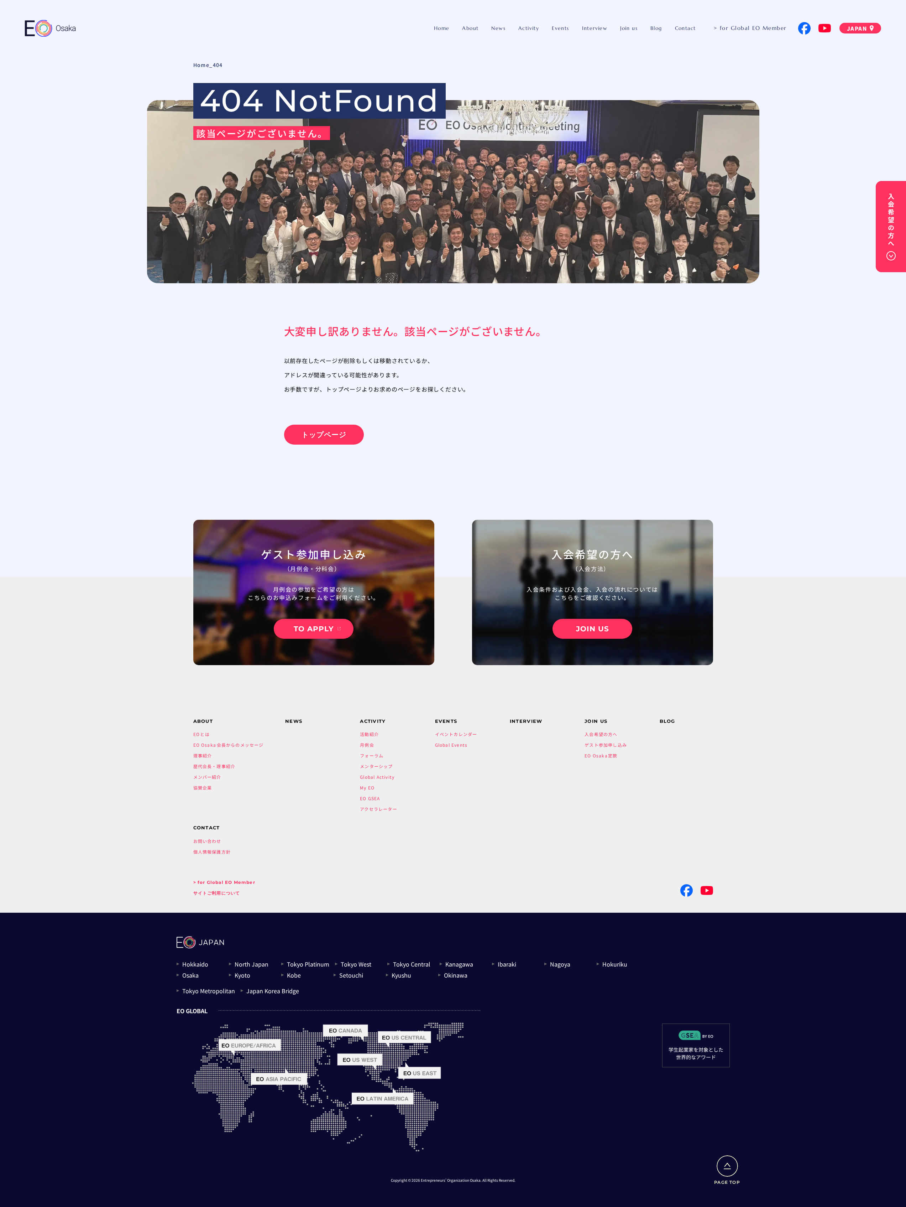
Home (442, 28)
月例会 (367, 745)
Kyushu (401, 975)
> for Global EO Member (750, 28)
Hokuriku (614, 964)
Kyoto (242, 975)
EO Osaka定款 (601, 755)
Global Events (451, 745)
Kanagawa (459, 964)
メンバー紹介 (207, 777)
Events (560, 28)
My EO (367, 787)
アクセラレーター (378, 809)
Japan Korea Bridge (272, 990)
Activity (528, 28)
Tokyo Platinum (308, 964)
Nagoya (560, 964)
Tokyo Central (411, 964)
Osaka (190, 975)
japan (857, 28)
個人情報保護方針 (212, 852)
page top (727, 1182)
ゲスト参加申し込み (606, 745)
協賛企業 (202, 787)
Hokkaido (195, 964)
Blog (656, 28)
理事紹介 (202, 755)
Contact (685, 28)
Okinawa (455, 975)
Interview (595, 28)
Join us (629, 28)
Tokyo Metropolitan (208, 990)
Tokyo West (356, 964)
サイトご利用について (216, 893)
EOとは (201, 734)
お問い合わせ (207, 841)
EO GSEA (370, 798)
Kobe (294, 975)
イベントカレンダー (456, 734)
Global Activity (377, 777)
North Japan (251, 964)
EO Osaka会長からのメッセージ (228, 745)
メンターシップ (376, 766)
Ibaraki (507, 964)
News (498, 28)
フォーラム (371, 755)
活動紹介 (369, 734)
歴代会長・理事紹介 (214, 766)
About (470, 28)
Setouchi (351, 975)
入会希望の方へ (601, 734)
